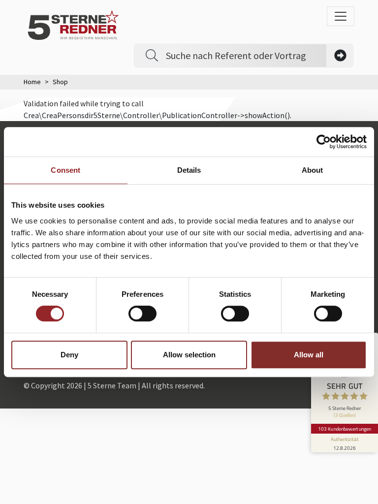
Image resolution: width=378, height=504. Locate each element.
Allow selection (189, 354)
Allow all (308, 354)
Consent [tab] (65, 170)
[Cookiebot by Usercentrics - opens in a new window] (324, 141)
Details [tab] (189, 170)
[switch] (142, 313)
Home (32, 81)
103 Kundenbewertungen (344, 428)
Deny (69, 354)
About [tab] (312, 170)
